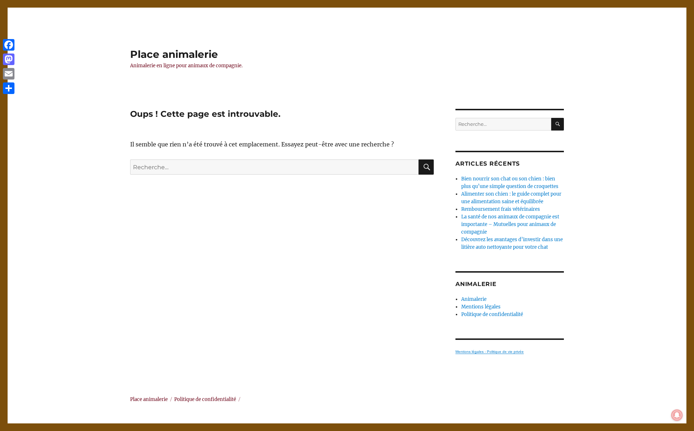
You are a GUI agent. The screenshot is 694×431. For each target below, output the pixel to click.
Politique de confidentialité (492, 314)
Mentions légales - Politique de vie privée (489, 352)
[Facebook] (8, 45)
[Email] (8, 74)
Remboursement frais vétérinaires (500, 209)
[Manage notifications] (677, 415)
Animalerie (474, 299)
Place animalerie (174, 54)
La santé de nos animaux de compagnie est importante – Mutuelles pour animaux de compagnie (510, 224)
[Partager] (8, 88)
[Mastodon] (8, 59)
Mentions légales (481, 307)
